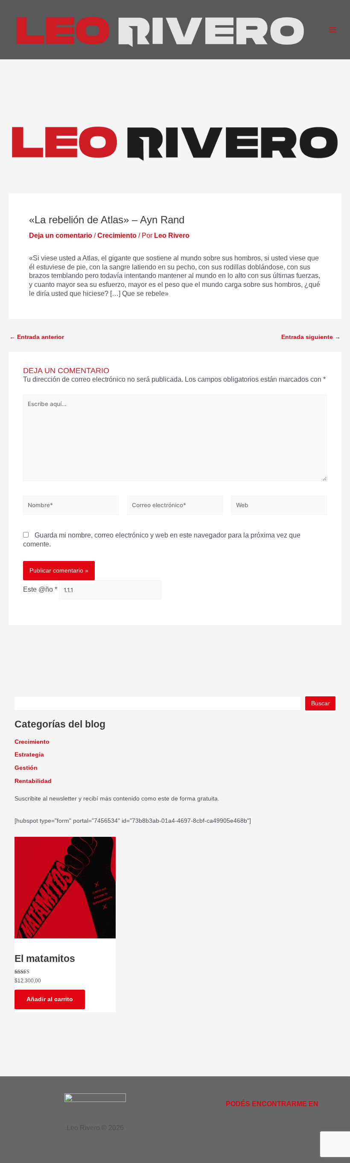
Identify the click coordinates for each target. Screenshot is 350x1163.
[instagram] (325, 1121)
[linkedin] (309, 1121)
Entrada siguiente (311, 337)
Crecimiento (117, 235)
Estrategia (29, 754)
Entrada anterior (36, 337)
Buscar (320, 703)
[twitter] (277, 1121)
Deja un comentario (60, 235)
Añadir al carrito (49, 999)
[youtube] (293, 1121)
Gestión (26, 768)
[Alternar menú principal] (332, 29)
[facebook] (261, 1121)
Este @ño (40, 589)
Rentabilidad (33, 781)
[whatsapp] (342, 1121)
